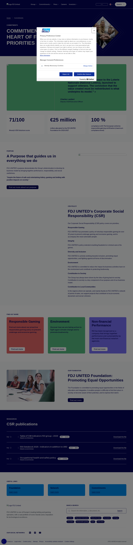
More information (45, 55)
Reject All (66, 74)
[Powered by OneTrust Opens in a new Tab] (87, 79)
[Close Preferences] (4, 541)
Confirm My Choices (84, 74)
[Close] (94, 30)
